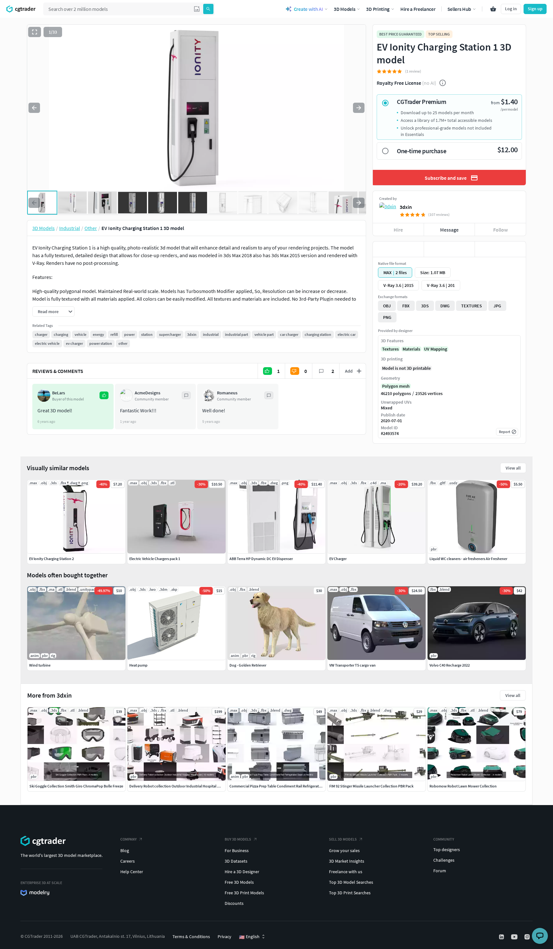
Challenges (443, 860)
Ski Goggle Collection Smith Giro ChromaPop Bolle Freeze (76, 786)
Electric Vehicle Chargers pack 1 (154, 558)
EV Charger (338, 558)
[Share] (500, 249)
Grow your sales (344, 850)
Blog (124, 850)
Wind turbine (40, 665)
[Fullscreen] (34, 32)
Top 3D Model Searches (351, 882)
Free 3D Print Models (244, 893)
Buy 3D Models (238, 839)
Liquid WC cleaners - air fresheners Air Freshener (468, 558)
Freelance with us (345, 871)
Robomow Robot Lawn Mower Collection (463, 786)
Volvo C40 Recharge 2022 (449, 665)
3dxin (406, 207)
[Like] (398, 249)
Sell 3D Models (343, 839)
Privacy (224, 936)
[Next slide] (359, 108)
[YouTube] (515, 936)
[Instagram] (528, 936)
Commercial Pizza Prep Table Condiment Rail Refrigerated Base (280, 786)
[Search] (208, 9)
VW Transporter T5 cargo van (352, 665)
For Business (237, 850)
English (249, 937)
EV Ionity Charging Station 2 (51, 558)
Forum (439, 871)
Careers (127, 861)
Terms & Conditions (191, 936)
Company (128, 839)
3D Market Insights (346, 861)
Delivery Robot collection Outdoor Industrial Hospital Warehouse (182, 786)
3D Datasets (236, 861)
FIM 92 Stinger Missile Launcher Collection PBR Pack (371, 786)
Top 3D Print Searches (350, 893)
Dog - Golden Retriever (247, 665)
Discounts (234, 903)
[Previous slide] (34, 108)
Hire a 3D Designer (242, 871)
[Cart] (493, 9)
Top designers (446, 849)
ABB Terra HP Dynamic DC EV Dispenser (261, 558)
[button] (197, 9)
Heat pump (138, 665)
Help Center (131, 871)
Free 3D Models (239, 882)
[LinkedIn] (502, 936)
